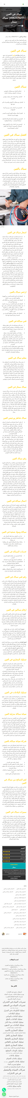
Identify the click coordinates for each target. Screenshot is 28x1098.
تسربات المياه (8, 994)
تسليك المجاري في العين (15, 659)
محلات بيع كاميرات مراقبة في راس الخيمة (14, 1088)
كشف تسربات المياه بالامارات (14, 1079)
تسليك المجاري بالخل (14, 1035)
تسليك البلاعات (14, 1013)
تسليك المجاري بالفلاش (14, 1041)
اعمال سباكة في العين (16, 500)
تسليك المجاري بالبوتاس (20, 1033)
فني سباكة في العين (17, 321)
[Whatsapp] (4, 1094)
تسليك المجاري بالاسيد (14, 1030)
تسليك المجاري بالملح (14, 1045)
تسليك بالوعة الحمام (9, 1053)
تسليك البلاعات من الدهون (14, 1025)
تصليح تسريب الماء (14, 1064)
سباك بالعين (20, 168)
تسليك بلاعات (14, 1055)
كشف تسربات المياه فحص (14, 1084)
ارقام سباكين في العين (16, 609)
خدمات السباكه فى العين (15, 551)
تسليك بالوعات (7, 1048)
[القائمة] (4, 4)
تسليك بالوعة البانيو (17, 1053)
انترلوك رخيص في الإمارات (14, 992)
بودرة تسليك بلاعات (18, 994)
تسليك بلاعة (6, 1061)
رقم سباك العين (19, 458)
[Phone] (4, 1090)
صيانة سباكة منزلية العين (15, 713)
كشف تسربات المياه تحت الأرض (14, 1081)
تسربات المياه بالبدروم (14, 999)
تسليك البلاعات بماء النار (14, 1022)
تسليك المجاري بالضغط (14, 1038)
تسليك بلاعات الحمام (14, 1058)
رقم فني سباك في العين (15, 576)
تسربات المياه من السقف (14, 1005)
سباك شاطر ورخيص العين (14, 417)
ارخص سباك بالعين (18, 291)
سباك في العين (18, 50)
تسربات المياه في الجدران (14, 1001)
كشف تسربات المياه (6, 1077)
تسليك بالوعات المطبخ (14, 1050)
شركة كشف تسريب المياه (21, 1077)
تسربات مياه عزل (14, 1008)
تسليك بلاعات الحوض (16, 1061)
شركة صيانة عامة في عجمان (20, 1076)
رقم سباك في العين (20, 906)
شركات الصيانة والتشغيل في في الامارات (14, 1071)
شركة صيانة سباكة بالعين (15, 741)
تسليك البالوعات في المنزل (14, 1010)
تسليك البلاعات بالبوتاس (14, 1016)
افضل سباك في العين (15, 134)
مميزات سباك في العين (16, 811)
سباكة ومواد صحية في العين (14, 531)
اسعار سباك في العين (16, 232)
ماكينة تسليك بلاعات (14, 1086)
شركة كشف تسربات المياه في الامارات (9, 1076)
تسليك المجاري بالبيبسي (8, 1033)
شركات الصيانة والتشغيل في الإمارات (14, 1067)
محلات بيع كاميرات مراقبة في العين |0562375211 (14, 969)
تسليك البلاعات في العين (15, 692)
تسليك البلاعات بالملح (14, 1019)
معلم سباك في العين (17, 357)
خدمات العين (7, 25)
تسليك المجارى (18, 1027)
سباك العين (20, 86)
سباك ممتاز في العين (17, 386)
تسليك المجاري (10, 1027)
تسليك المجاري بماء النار (18, 1048)
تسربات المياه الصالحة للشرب (14, 997)
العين (13, 55)
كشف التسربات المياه (13, 1077)
